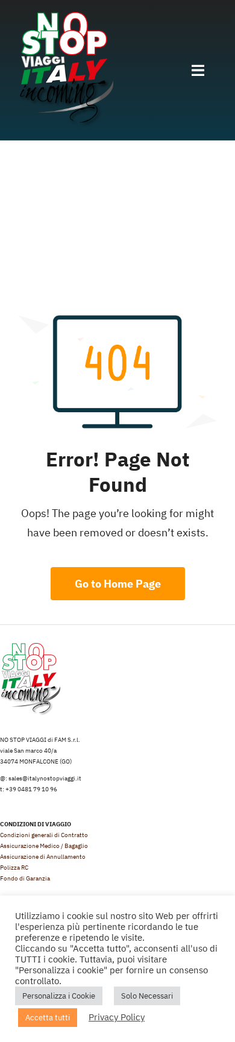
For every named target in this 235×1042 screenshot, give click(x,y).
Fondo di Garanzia (25, 878)
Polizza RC (14, 867)
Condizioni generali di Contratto (44, 835)
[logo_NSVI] (65, 17)
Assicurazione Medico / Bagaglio (44, 846)
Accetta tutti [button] (47, 1017)
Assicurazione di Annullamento (43, 857)
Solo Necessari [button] (147, 996)
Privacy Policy (117, 1017)
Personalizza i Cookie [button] (58, 996)
